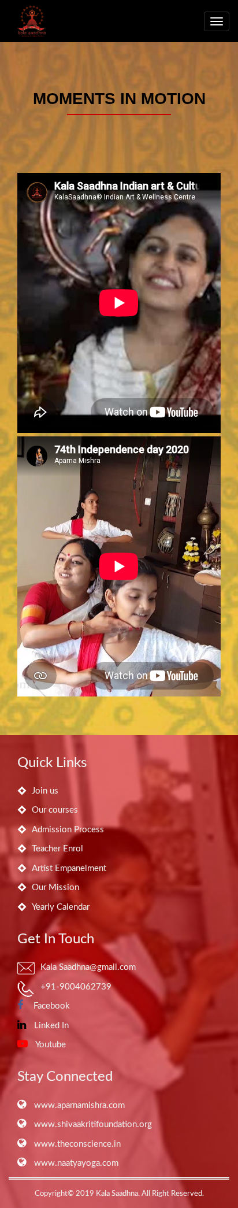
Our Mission (55, 887)
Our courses (55, 810)
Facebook (49, 1006)
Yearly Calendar (61, 907)
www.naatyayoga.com (75, 1163)
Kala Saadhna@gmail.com (88, 967)
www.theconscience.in (76, 1144)
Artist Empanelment (69, 868)
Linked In (50, 1025)
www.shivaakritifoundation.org (92, 1124)
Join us (45, 791)
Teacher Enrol (57, 848)
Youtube (50, 1044)
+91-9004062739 (75, 987)
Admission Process (68, 829)
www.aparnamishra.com (78, 1105)
